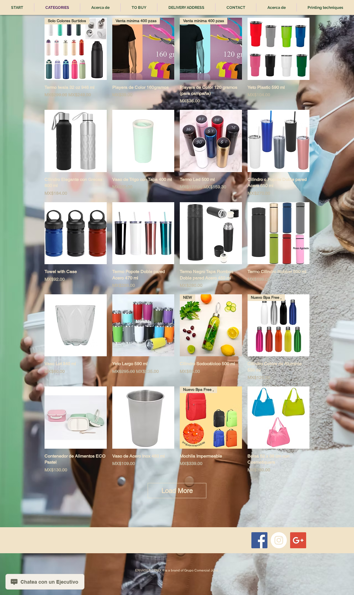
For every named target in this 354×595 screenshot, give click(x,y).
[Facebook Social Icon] (259, 540)
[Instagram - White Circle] (279, 540)
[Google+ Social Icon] (298, 540)
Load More (177, 490)
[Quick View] (279, 49)
